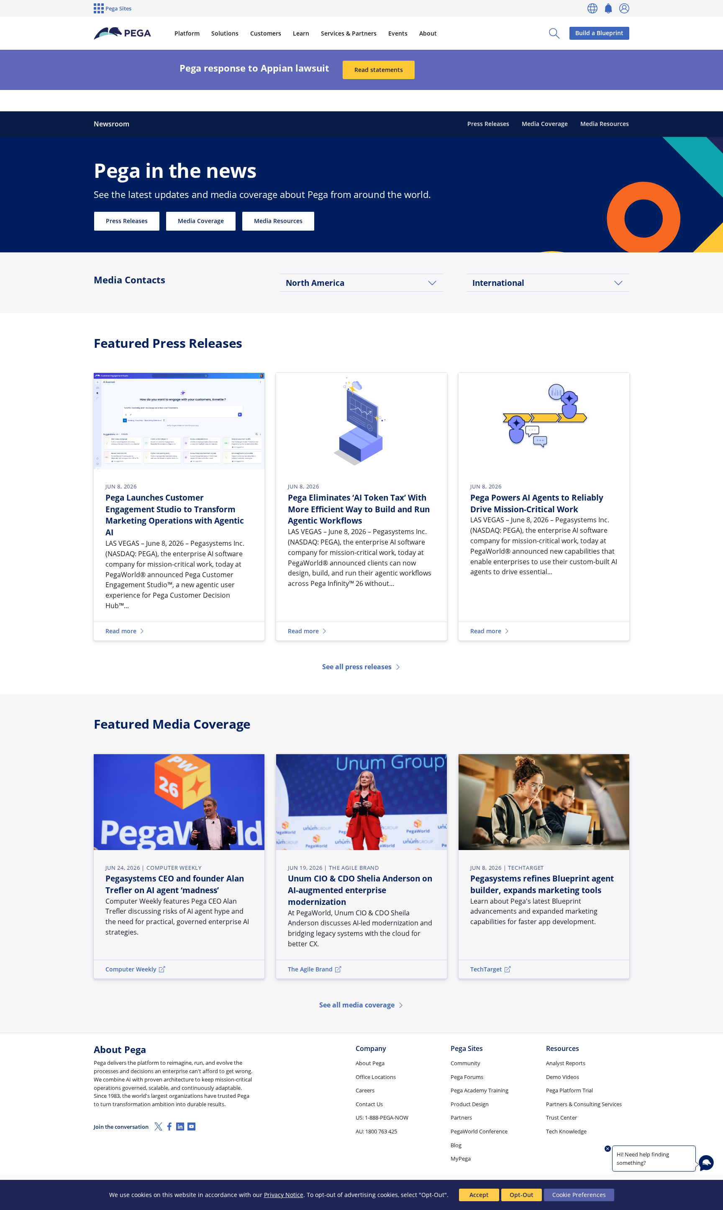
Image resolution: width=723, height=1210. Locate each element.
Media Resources (278, 221)
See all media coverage (357, 1005)
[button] (361, 282)
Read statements (378, 70)
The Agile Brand (310, 969)
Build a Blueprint (599, 33)
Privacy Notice (283, 1195)
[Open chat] (706, 1163)
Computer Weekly (130, 969)
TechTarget (486, 969)
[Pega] (122, 33)
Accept (479, 1195)
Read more (120, 631)
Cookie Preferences (579, 1195)
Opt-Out (521, 1195)
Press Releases (127, 221)
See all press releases (357, 666)
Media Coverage (201, 221)
